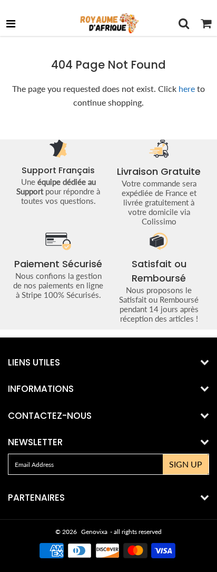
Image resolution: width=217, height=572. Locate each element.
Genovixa (94, 532)
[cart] (205, 23)
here (187, 88)
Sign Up (185, 464)
